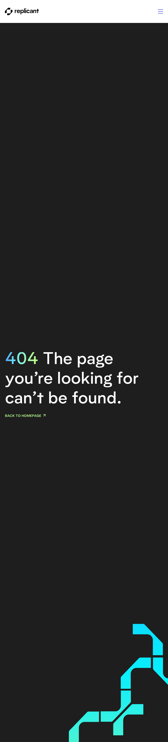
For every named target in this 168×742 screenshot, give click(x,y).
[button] (160, 11)
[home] (22, 11)
